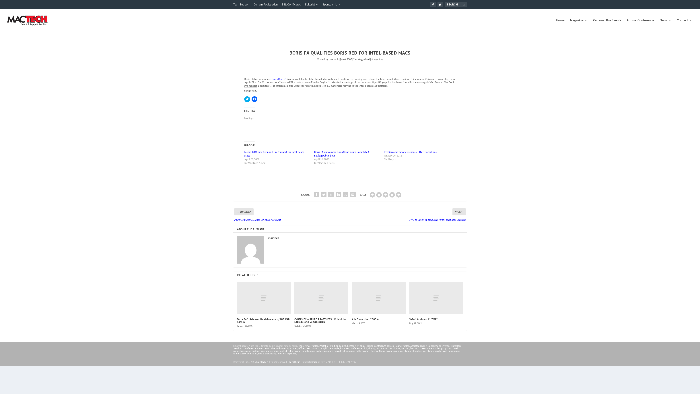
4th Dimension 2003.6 (365, 319)
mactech (334, 59)
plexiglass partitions (423, 351)
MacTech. (261, 362)
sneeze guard (271, 351)
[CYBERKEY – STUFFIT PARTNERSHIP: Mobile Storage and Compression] (321, 298)
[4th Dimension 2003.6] (379, 298)
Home (560, 20)
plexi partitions (402, 351)
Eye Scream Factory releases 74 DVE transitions (410, 152)
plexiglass (238, 351)
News (664, 20)
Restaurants (313, 348)
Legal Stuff (294, 362)
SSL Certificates (291, 4)
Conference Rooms (254, 348)
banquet (344, 348)
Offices (302, 348)
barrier (413, 348)
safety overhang (248, 353)
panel (455, 348)
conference (356, 348)
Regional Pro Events (607, 20)
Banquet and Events (438, 345)
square (447, 348)
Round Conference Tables (380, 345)
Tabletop (437, 348)
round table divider (359, 351)
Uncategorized (361, 59)
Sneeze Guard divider (382, 351)
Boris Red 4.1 (279, 79)
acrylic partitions (444, 351)
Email (314, 362)
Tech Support (241, 4)
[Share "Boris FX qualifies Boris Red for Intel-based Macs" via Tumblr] (331, 194)
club (365, 348)
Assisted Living (418, 345)
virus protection (318, 351)
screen (422, 348)
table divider (286, 351)
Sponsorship (329, 4)
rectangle (334, 348)
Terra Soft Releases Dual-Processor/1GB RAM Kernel (263, 320)
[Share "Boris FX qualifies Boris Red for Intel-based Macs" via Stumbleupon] (345, 194)
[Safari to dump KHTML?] (436, 298)
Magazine (577, 20)
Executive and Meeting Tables (281, 348)
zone (429, 348)
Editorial (310, 4)
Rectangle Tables (356, 345)
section (405, 348)
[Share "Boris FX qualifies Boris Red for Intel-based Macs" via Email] (353, 194)
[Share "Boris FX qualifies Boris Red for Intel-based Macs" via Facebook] (316, 194)
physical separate (286, 353)
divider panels (301, 351)
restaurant (382, 348)
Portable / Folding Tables (332, 345)
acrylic (324, 348)
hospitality (394, 348)
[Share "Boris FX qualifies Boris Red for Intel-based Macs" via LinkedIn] (338, 194)
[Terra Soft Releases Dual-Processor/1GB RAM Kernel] (264, 298)
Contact (682, 20)
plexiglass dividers (338, 351)
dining (371, 348)
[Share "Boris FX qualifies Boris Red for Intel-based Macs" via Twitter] (323, 194)
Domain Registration (266, 4)
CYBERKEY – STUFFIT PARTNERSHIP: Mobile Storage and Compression (320, 320)
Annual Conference (640, 20)
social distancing (254, 351)
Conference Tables (308, 345)
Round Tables (402, 345)
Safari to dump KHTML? (423, 319)
